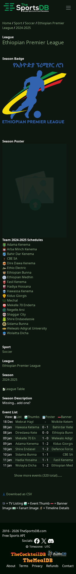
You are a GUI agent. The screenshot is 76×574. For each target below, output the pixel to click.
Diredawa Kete (26, 432)
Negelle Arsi (16, 310)
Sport (18, 23)
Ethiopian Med (62, 465)
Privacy (37, 566)
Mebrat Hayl (24, 422)
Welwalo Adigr (62, 438)
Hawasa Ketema (27, 427)
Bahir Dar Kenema (20, 254)
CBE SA (12, 258)
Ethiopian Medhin (20, 277)
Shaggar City (16, 314)
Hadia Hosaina (26, 460)
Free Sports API (13, 535)
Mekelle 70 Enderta (21, 305)
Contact (68, 566)
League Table (15, 389)
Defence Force (62, 449)
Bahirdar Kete (63, 427)
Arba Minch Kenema (22, 249)
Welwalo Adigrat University (27, 328)
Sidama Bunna (17, 324)
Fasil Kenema (16, 282)
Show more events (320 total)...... (38, 475)
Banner (66, 417)
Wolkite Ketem (62, 422)
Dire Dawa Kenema (21, 263)
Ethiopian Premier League (33, 42)
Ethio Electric (16, 268)
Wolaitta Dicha (17, 333)
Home (6, 23)
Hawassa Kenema (20, 291)
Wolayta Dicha (25, 465)
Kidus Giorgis (17, 296)
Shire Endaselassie (20, 319)
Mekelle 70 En (25, 438)
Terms (23, 566)
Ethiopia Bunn (62, 432)
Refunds (52, 566)
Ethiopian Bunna (19, 272)
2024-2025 (23, 28)
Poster (50, 417)
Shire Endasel (25, 449)
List (19, 417)
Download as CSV (18, 494)
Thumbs (33, 417)
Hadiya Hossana (19, 286)
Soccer (30, 23)
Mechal (12, 300)
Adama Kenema (18, 244)
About (10, 566)
